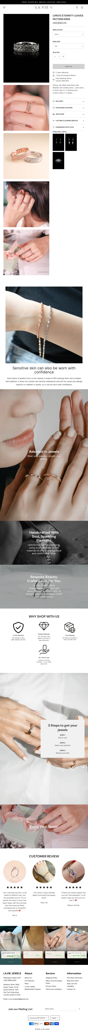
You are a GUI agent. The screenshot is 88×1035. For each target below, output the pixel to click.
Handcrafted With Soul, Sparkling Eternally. (44, 536)
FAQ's (27, 984)
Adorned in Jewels (44, 451)
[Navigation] (4, 7)
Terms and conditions (54, 989)
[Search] (77, 7)
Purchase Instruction (74, 978)
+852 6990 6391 (9, 980)
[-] (55, 56)
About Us (28, 978)
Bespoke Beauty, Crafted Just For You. (44, 579)
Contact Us (71, 989)
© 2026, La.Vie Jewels (42, 1029)
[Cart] (82, 7)
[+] (63, 56)
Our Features (29, 981)
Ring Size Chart (72, 981)
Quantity (56, 52)
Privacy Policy (51, 986)
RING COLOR (57, 30)
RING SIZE (56, 42)
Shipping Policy (51, 978)
